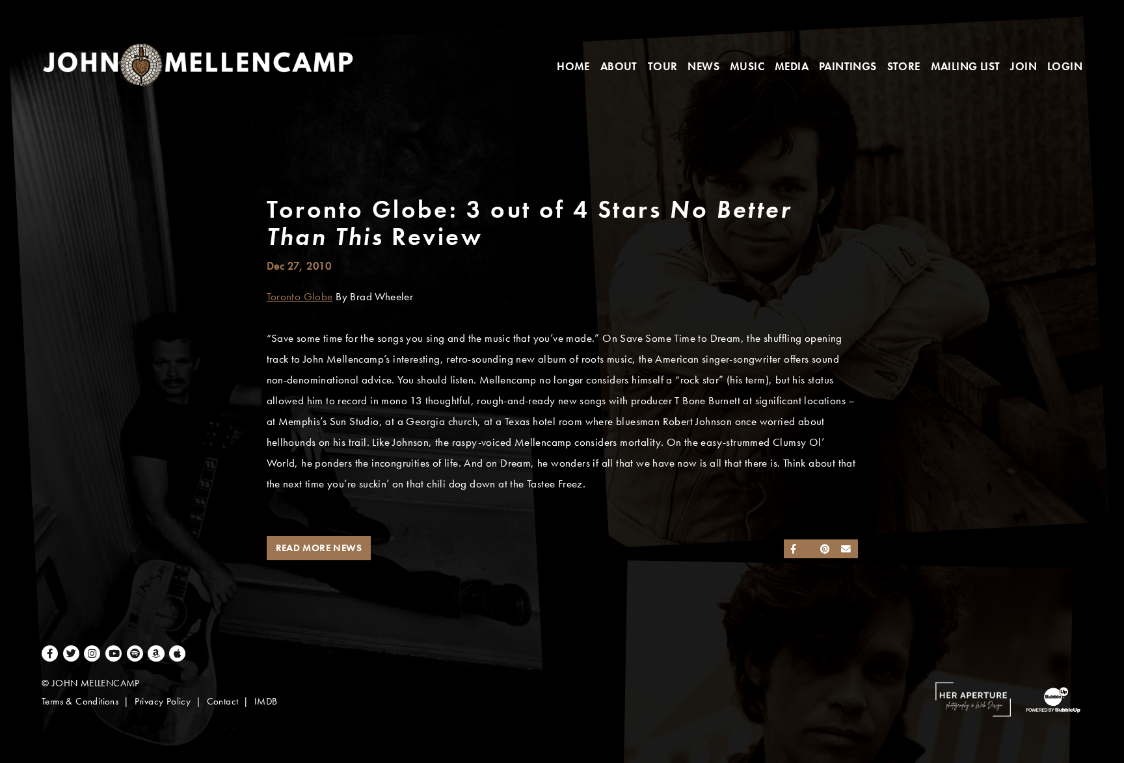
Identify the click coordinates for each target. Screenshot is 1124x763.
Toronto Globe (300, 297)
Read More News (319, 547)
